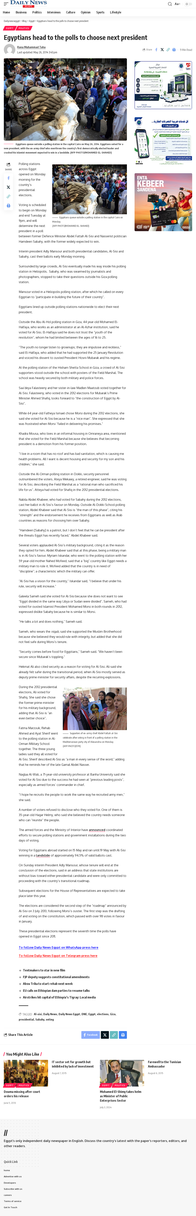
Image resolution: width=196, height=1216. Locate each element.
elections (103, 1014)
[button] (7, 4)
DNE (84, 1014)
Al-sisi (38, 1014)
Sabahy (39, 1019)
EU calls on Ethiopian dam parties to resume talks (56, 991)
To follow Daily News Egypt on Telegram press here (58, 956)
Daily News (50, 1014)
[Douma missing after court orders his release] (26, 1073)
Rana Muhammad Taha (31, 47)
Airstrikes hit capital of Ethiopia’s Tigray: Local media (59, 997)
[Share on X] (162, 50)
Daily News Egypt (69, 1014)
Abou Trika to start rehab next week (48, 984)
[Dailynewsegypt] (28, 4)
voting (50, 1019)
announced (97, 830)
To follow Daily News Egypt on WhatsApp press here (58, 947)
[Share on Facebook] (156, 50)
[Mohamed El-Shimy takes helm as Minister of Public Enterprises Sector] (122, 1073)
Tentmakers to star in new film (44, 970)
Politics (24, 28)
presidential (26, 1019)
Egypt (10, 28)
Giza (112, 1014)
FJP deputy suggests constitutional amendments (56, 977)
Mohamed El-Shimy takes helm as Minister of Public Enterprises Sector (120, 1096)
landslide (43, 855)
